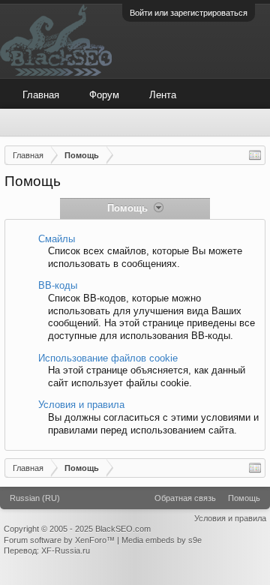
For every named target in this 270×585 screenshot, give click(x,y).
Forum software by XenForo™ (60, 540)
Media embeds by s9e (162, 540)
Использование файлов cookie (108, 358)
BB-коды (57, 285)
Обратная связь (185, 498)
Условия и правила (81, 404)
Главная (40, 94)
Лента (162, 94)
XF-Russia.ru (65, 550)
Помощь (244, 498)
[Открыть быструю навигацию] (255, 155)
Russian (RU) (35, 498)
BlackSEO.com (123, 528)
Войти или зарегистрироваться (189, 12)
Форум (104, 94)
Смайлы (56, 238)
